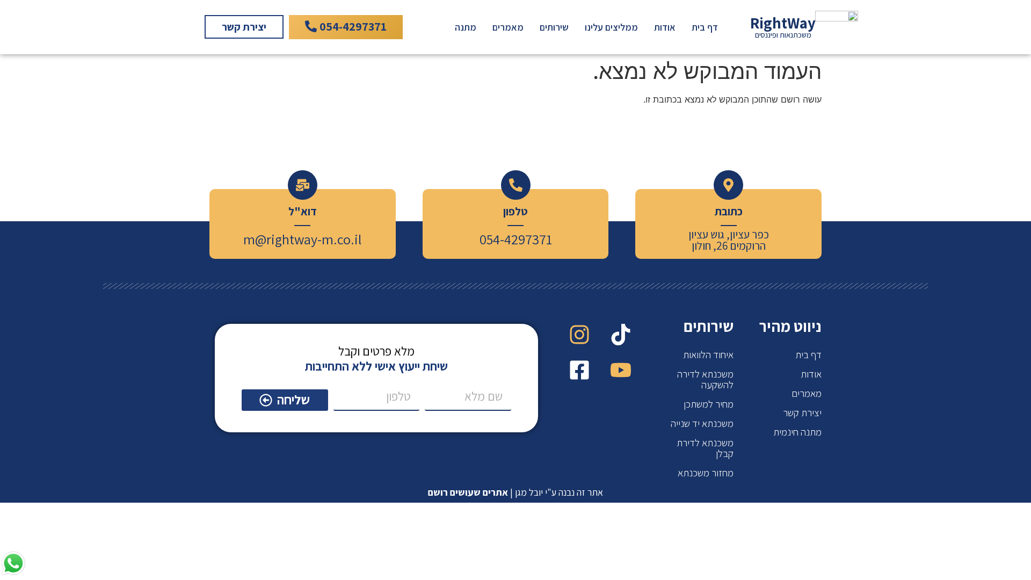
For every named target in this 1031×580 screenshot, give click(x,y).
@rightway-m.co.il (308, 239)
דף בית (705, 27)
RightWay (783, 23)
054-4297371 (516, 239)
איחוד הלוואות (708, 354)
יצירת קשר (802, 412)
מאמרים (508, 27)
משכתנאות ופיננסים (783, 35)
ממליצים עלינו (611, 27)
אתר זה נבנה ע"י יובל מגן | (515, 492)
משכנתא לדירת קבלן (705, 448)
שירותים (554, 27)
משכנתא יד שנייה (702, 423)
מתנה (465, 27)
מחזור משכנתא (706, 472)
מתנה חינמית (797, 431)
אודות (665, 27)
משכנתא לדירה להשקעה (705, 379)
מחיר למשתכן (709, 403)
